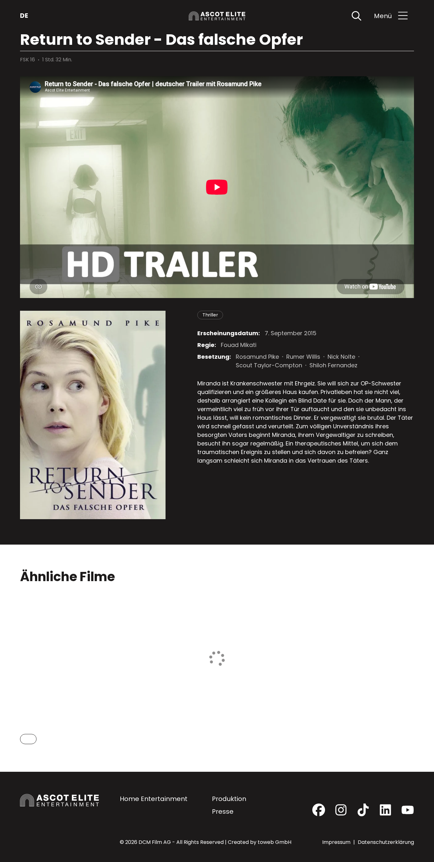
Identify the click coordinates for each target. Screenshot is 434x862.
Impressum (337, 842)
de (24, 15)
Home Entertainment (153, 798)
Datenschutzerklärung (386, 842)
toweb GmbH (274, 842)
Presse (223, 811)
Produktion (229, 798)
